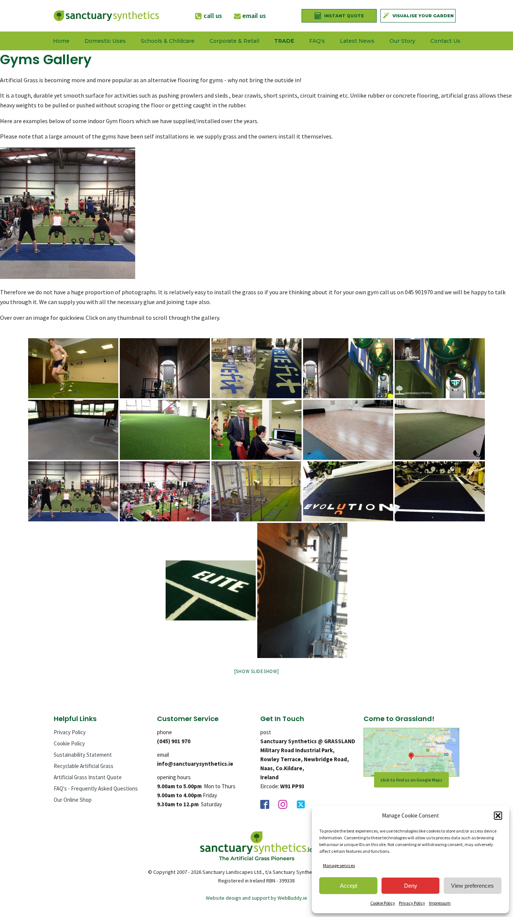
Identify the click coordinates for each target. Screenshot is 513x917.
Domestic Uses (105, 41)
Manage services (339, 865)
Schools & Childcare (168, 41)
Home (61, 41)
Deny (410, 885)
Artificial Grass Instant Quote (88, 777)
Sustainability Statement (83, 754)
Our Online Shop (73, 799)
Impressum (440, 903)
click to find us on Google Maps (411, 780)
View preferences (472, 885)
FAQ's (317, 41)
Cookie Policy (382, 903)
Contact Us (445, 41)
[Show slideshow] (256, 671)
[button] (498, 815)
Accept (348, 885)
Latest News (357, 41)
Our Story (402, 41)
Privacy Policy (412, 903)
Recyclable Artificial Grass (83, 765)
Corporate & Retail (234, 41)
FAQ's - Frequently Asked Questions (96, 788)
